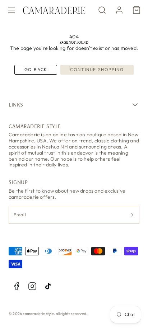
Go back (35, 69)
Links (16, 104)
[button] (11, 10)
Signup (18, 181)
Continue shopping (97, 69)
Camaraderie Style (35, 125)
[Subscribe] (132, 215)
